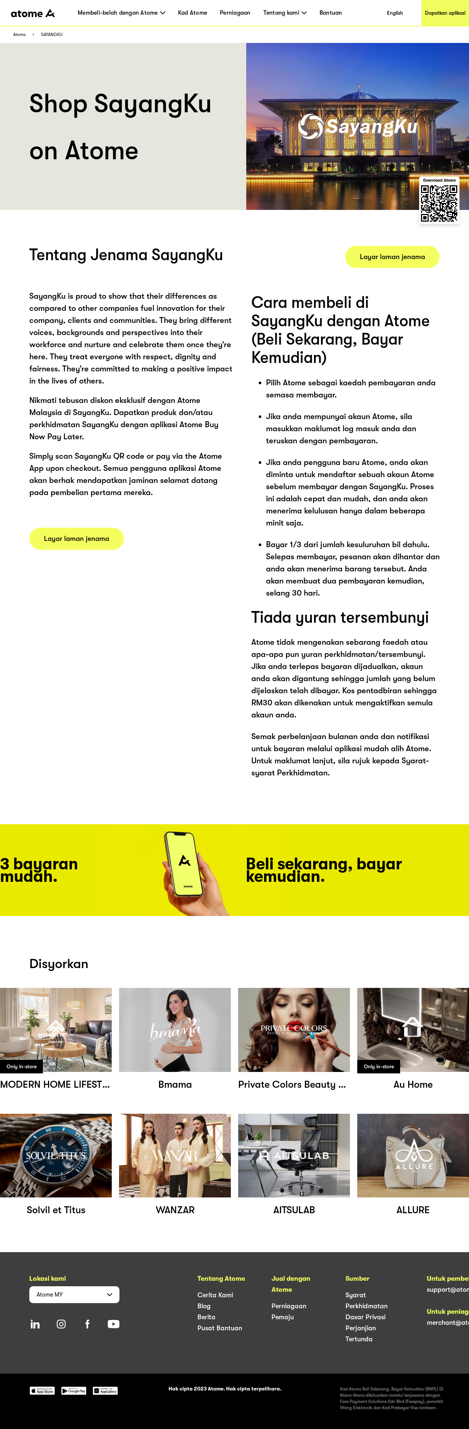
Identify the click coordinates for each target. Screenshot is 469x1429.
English (395, 13)
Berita (206, 1317)
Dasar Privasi (365, 1317)
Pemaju (283, 1317)
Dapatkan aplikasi (445, 13)
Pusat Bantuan (219, 1328)
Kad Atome (192, 13)
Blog (204, 1306)
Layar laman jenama (76, 539)
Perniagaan (235, 13)
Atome (19, 34)
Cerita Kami (215, 1295)
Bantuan (331, 13)
